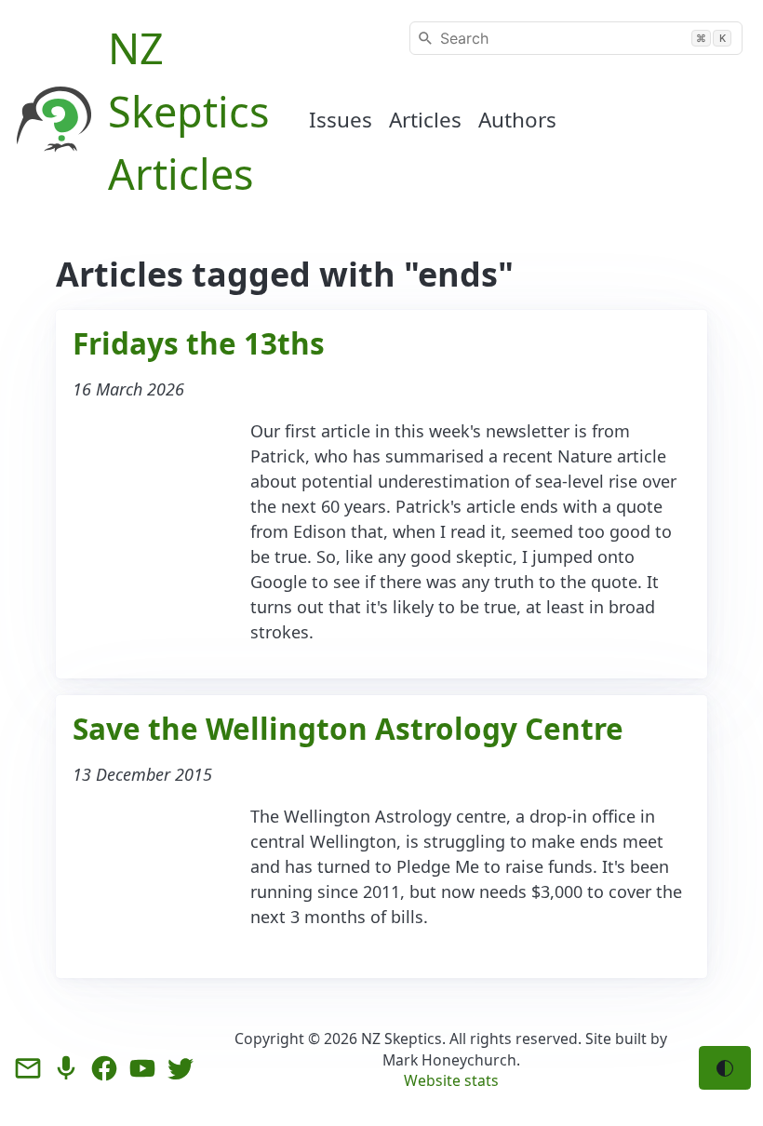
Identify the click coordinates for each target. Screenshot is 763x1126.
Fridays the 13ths (199, 343)
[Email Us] (28, 1068)
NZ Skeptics (401, 1038)
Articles (425, 119)
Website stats (451, 1080)
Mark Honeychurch (449, 1060)
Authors (517, 119)
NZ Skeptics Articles (189, 111)
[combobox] (576, 38)
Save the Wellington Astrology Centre (348, 728)
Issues (340, 119)
